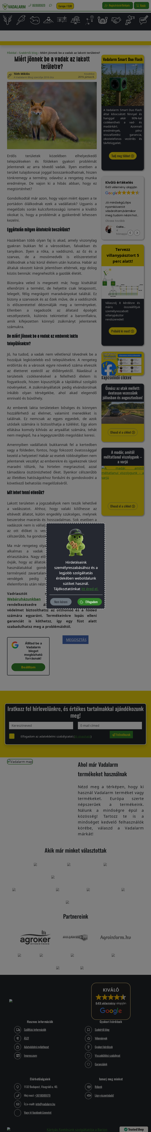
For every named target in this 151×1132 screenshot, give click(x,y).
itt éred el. (90, 588)
